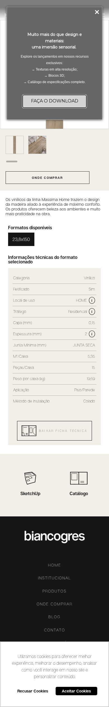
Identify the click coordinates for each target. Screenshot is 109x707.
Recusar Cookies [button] (32, 691)
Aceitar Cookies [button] (76, 691)
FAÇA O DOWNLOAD (54, 101)
